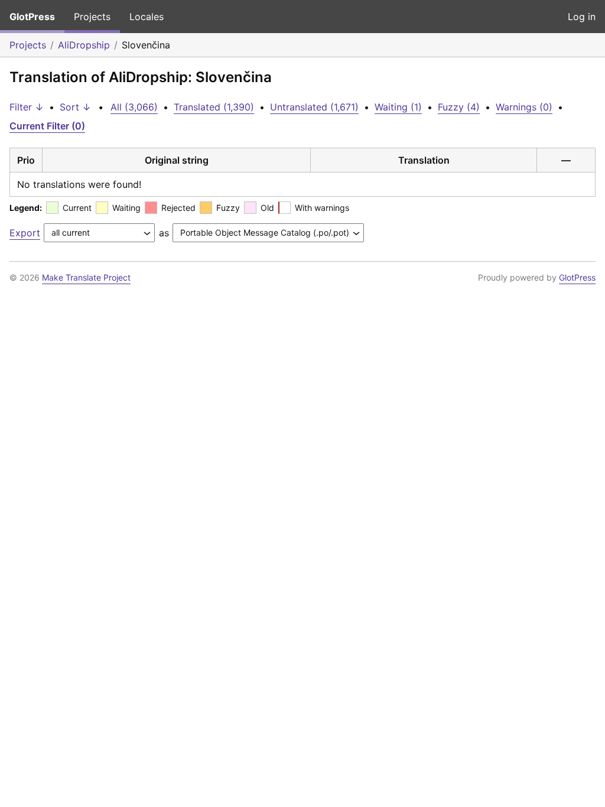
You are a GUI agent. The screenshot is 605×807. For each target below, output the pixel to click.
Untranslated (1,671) (314, 107)
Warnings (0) (524, 107)
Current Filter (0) (47, 126)
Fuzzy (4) (459, 107)
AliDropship (84, 45)
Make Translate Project (86, 277)
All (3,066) (134, 107)
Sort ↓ (75, 107)
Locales (146, 16)
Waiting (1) (398, 107)
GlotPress (32, 16)
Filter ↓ (26, 107)
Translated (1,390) (214, 107)
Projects (92, 16)
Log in (582, 16)
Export (24, 233)
